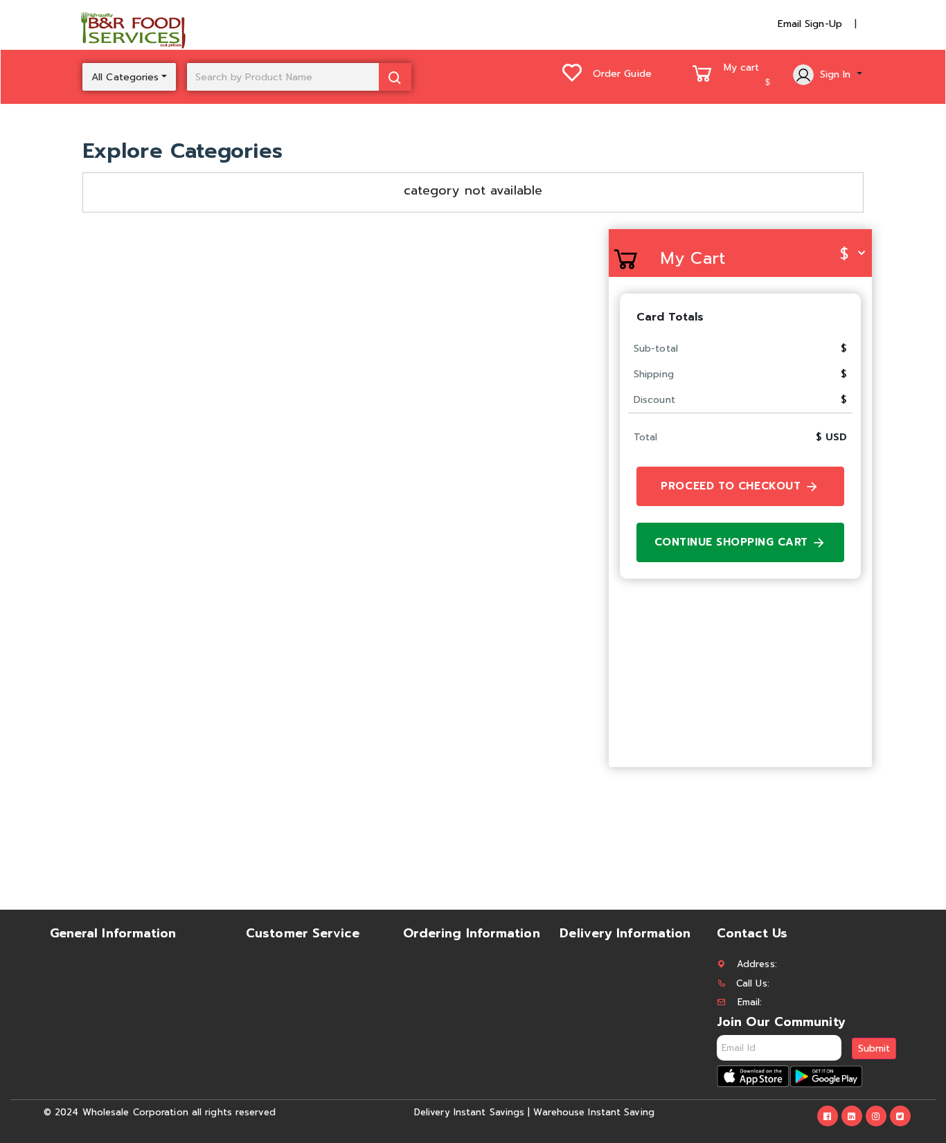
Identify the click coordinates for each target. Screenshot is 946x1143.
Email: (750, 1002)
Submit (874, 1048)
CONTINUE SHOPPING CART (733, 542)
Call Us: (752, 983)
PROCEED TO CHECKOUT (733, 486)
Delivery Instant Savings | (472, 1112)
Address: (757, 964)
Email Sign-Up (810, 24)
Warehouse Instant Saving (593, 1112)
